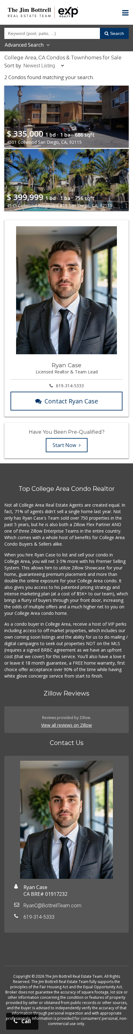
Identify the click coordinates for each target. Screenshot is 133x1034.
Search (117, 33)
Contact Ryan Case (71, 401)
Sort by (12, 65)
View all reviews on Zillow (66, 725)
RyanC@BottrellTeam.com (52, 905)
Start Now (65, 445)
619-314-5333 (70, 386)
